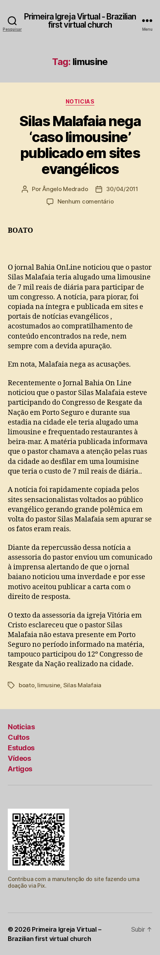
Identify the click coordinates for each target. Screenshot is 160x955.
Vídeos (19, 758)
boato (27, 685)
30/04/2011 (122, 189)
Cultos (18, 737)
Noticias (80, 101)
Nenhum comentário (85, 201)
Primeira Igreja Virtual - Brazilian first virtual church (80, 20)
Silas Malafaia (82, 685)
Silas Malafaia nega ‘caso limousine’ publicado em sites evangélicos (80, 144)
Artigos (20, 769)
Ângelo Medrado (65, 189)
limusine (48, 685)
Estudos (21, 748)
